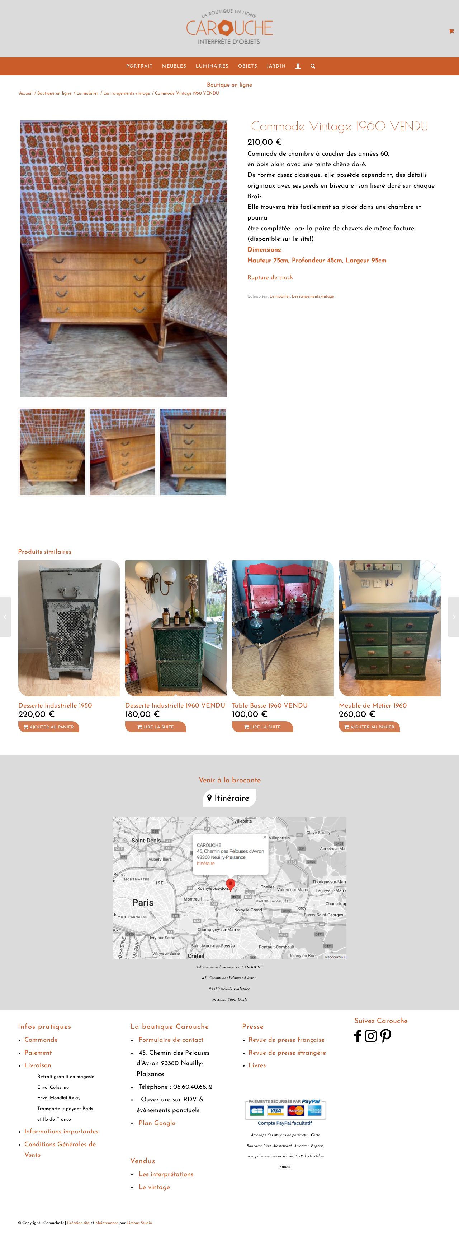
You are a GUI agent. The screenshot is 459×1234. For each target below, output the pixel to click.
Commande (41, 1040)
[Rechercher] (311, 66)
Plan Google (157, 1123)
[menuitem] (139, 66)
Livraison (37, 1066)
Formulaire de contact (171, 1040)
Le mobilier (280, 297)
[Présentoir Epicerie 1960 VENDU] (453, 617)
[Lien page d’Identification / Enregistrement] (298, 66)
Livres (257, 1066)
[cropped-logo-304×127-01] (229, 28)
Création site (78, 1223)
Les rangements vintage (313, 297)
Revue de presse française (287, 1040)
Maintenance (106, 1223)
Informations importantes (61, 1132)
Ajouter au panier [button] (51, 727)
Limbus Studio (139, 1223)
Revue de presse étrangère (287, 1053)
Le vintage (154, 1187)
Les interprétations (166, 1174)
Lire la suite (158, 727)
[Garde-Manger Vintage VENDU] (5, 617)
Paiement (38, 1053)
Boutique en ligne (229, 85)
